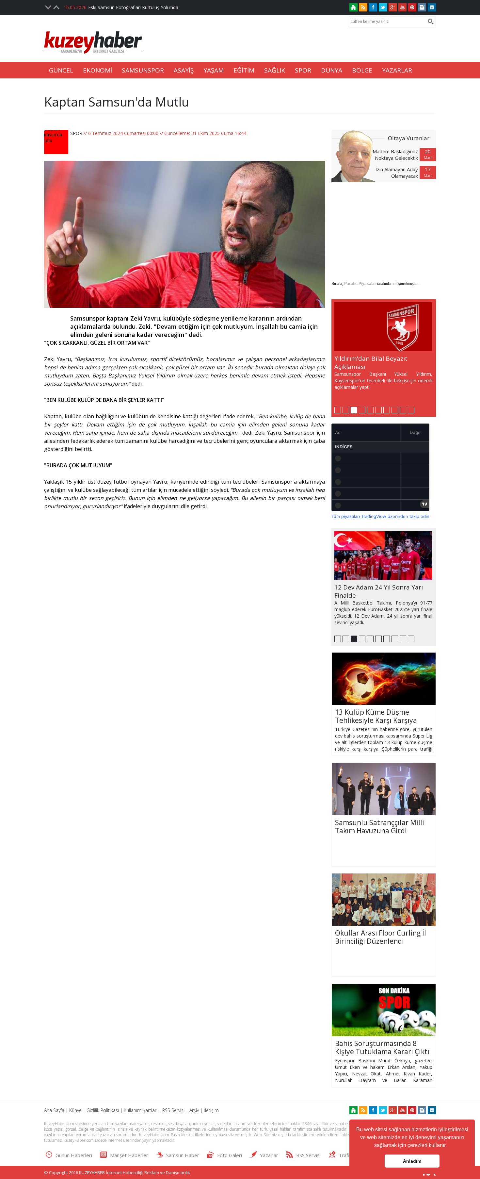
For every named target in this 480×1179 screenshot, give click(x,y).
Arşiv (194, 1110)
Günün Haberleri (74, 1155)
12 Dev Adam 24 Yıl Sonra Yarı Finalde (378, 591)
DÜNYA (331, 70)
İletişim (211, 1110)
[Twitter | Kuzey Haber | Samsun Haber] (383, 7)
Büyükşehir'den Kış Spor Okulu (379, 358)
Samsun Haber (182, 1155)
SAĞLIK (274, 70)
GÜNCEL (61, 70)
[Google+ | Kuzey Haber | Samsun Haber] (393, 7)
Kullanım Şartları (140, 1110)
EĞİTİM (243, 70)
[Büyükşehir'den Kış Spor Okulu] (383, 326)
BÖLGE (362, 70)
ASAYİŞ (184, 70)
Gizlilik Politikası (103, 1110)
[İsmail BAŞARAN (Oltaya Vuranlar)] (357, 156)
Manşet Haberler (129, 1155)
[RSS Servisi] (363, 7)
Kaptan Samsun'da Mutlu (116, 101)
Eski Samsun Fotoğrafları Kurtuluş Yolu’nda (133, 7)
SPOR (303, 70)
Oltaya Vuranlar (408, 138)
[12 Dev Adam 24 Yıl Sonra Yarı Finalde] (383, 555)
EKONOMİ (97, 70)
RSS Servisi (173, 1110)
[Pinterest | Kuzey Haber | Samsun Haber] (412, 7)
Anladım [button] (412, 1161)
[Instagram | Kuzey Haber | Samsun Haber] (422, 7)
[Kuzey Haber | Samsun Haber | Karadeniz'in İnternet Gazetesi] (353, 7)
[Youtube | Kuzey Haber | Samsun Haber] (402, 7)
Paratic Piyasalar (360, 283)
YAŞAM (213, 70)
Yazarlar (269, 1155)
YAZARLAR (397, 70)
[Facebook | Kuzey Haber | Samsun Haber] (373, 7)
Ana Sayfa (54, 1110)
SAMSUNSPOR (143, 70)
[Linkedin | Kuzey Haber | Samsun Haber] (432, 7)
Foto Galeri (229, 1155)
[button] (449, 1146)
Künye (75, 1110)
